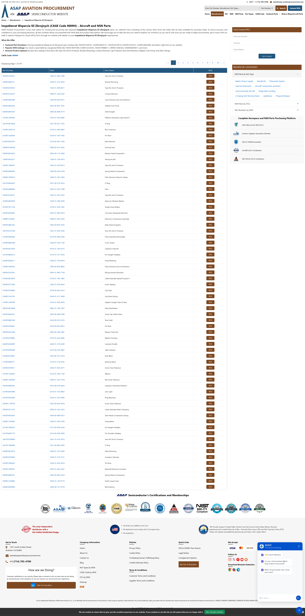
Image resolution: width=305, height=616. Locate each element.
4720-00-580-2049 (57, 237)
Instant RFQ (295, 8)
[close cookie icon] (303, 612)
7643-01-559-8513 (57, 165)
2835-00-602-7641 (57, 106)
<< (167, 62)
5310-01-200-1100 (57, 374)
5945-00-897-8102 (57, 225)
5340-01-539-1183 (57, 243)
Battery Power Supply (244, 81)
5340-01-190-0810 (57, 260)
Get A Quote (267, 56)
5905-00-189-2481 (57, 332)
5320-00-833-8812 (57, 326)
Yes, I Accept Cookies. (214, 612)
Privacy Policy (134, 548)
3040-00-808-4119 (57, 112)
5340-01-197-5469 (57, 451)
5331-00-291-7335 (57, 123)
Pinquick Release (283, 96)
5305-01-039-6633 (57, 284)
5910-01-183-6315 (57, 249)
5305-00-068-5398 (57, 314)
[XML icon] (82, 587)
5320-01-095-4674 (57, 463)
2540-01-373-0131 (57, 457)
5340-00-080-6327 (57, 415)
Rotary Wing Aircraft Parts (292, 14)
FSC (226, 14)
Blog (82, 562)
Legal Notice (184, 553)
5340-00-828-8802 (57, 266)
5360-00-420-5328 (57, 171)
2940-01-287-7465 (57, 177)
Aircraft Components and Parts (267, 86)
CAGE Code (259, 14)
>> (224, 62)
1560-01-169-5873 (57, 159)
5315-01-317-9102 (57, 254)
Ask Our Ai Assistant (188, 564)
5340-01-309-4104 (57, 421)
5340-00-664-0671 (57, 100)
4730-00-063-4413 (57, 290)
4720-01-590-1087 (57, 207)
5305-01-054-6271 (57, 368)
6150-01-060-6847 (57, 129)
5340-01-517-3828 (57, 296)
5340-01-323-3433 (57, 82)
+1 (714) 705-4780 (20, 561)
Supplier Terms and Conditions (142, 580)
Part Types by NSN (87, 567)
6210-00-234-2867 (57, 350)
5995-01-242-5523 (57, 409)
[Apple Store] (230, 569)
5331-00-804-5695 (57, 445)
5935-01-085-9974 (57, 213)
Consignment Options (188, 558)
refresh (299, 546)
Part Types (249, 14)
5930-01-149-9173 (57, 481)
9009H (15, 55)
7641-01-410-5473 (57, 439)
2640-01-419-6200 (57, 344)
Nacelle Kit (261, 81)
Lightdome (267, 96)
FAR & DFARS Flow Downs (190, 548)
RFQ (210, 76)
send (298, 598)
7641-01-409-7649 (57, 231)
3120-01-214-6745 (57, 362)
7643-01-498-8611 (57, 88)
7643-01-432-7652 (57, 195)
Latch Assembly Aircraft (245, 91)
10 (218, 62)
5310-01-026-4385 (57, 338)
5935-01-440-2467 (57, 469)
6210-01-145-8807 (57, 391)
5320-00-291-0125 (57, 320)
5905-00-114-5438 (57, 153)
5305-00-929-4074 (57, 403)
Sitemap (84, 582)
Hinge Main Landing (267, 91)
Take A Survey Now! (44, 585)
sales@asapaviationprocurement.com (25, 555)
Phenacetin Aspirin (277, 81)
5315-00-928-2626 (57, 427)
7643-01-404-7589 (57, 76)
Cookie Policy (134, 553)
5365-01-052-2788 (57, 189)
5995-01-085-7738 (57, 272)
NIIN (231, 14)
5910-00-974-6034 (57, 386)
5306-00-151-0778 (57, 487)
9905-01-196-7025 (57, 308)
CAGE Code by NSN (88, 572)
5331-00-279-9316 (57, 183)
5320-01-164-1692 (57, 135)
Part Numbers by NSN (244, 110)
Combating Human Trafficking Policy (144, 558)
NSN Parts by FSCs (242, 103)
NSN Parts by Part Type (244, 74)
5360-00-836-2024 (57, 475)
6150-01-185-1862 (57, 278)
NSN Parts (239, 14)
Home (207, 14)
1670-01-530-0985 (57, 118)
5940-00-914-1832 (57, 147)
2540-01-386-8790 (57, 201)
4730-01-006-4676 (57, 302)
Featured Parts (272, 14)
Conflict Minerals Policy (138, 562)
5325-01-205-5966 (57, 397)
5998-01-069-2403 (57, 219)
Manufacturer (15, 20)
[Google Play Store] (234, 569)
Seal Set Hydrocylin (243, 86)
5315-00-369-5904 (57, 433)
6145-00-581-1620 (57, 141)
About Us (83, 553)
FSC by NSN (85, 577)
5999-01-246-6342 (57, 94)
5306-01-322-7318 (57, 380)
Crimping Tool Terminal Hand (247, 96)
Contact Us (84, 558)
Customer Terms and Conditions (142, 576)
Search (283, 8)
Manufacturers (217, 14)
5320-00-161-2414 (57, 356)
